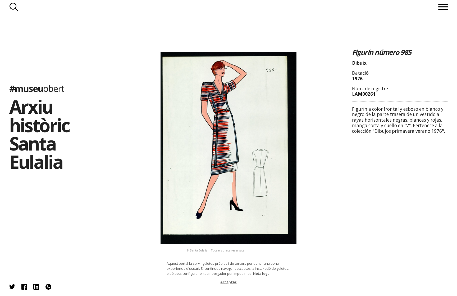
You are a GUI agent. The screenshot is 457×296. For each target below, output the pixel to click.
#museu (36, 88)
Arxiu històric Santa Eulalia (39, 134)
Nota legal (262, 273)
